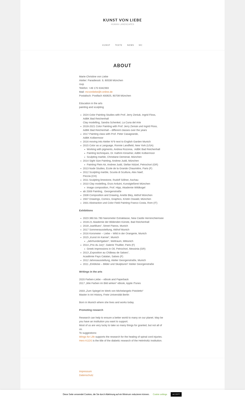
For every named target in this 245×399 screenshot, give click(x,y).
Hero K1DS (85, 340)
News (130, 45)
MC (141, 45)
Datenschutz (86, 375)
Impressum (85, 371)
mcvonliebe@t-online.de (99, 91)
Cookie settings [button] (160, 394)
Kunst (106, 45)
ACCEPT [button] (176, 394)
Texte (118, 45)
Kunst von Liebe (122, 20)
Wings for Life (87, 336)
